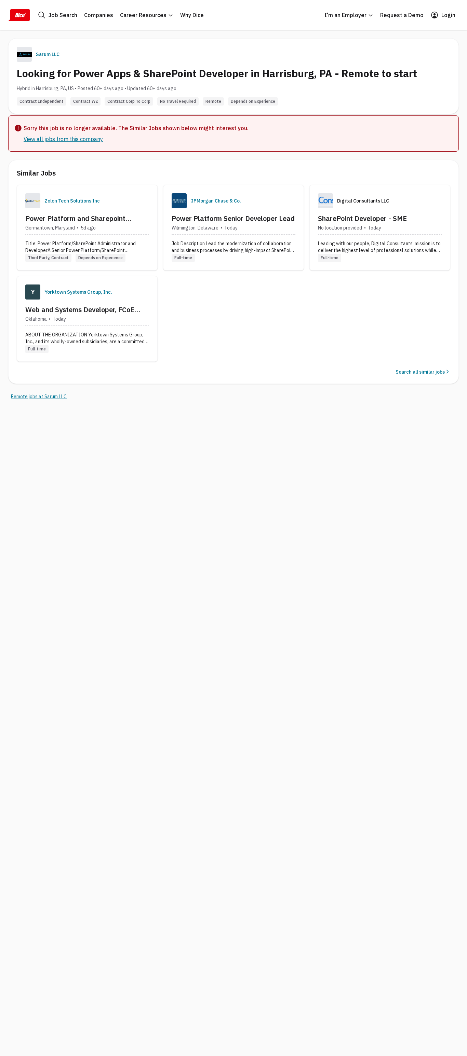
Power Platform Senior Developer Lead (233, 218)
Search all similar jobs (420, 372)
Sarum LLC (47, 54)
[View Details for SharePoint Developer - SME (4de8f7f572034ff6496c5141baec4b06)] (380, 227)
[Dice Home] (19, 15)
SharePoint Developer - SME (362, 218)
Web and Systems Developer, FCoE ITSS (79, 310)
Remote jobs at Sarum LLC (39, 396)
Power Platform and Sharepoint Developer (75, 218)
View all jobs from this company (63, 139)
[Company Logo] (32, 200)
